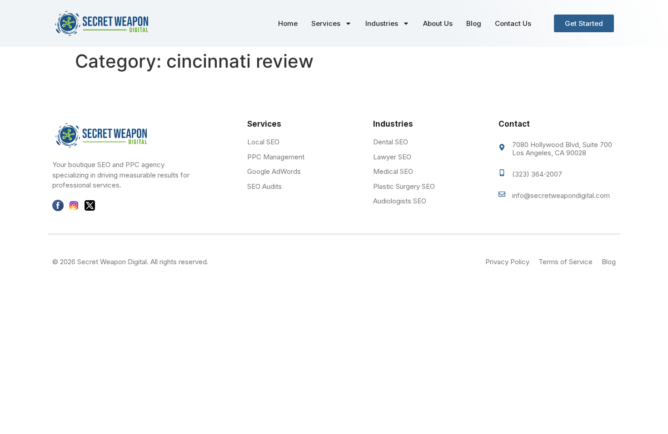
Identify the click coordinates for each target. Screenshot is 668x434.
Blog (473, 23)
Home (288, 23)
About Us (438, 23)
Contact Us (513, 23)
